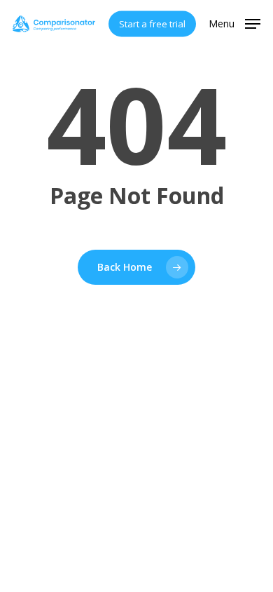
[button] (234, 22)
